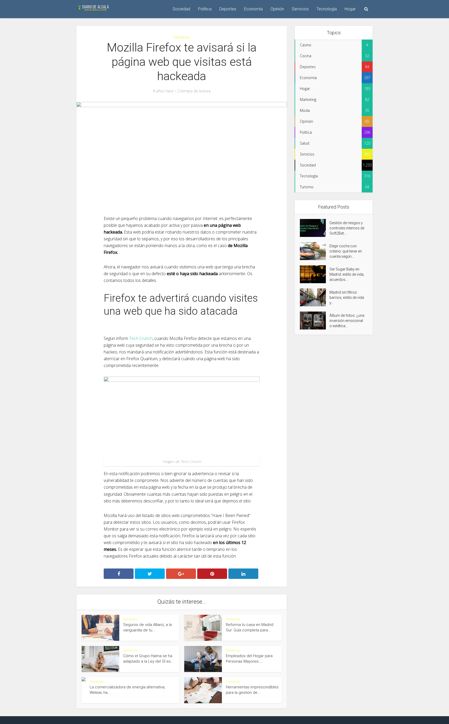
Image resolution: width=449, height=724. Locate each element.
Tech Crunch (141, 338)
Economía (253, 9)
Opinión (277, 9)
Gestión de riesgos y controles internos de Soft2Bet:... (346, 228)
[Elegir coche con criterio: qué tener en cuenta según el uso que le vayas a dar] (314, 251)
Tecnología (326, 9)
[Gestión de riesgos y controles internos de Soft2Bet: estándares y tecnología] (314, 228)
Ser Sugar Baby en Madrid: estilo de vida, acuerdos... (346, 274)
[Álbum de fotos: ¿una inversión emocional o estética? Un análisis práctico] (314, 320)
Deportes (227, 9)
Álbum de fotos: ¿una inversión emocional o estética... (346, 320)
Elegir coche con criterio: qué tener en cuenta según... (345, 251)
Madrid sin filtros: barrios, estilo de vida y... (346, 297)
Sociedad (181, 9)
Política (205, 9)
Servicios (300, 9)
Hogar (350, 9)
